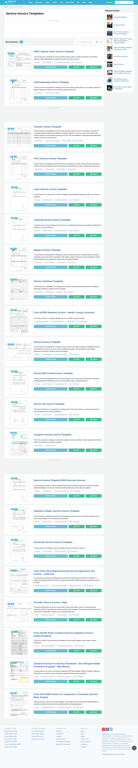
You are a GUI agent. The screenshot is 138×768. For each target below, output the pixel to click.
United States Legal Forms (42, 321)
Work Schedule (39, 292)
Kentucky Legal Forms (57, 321)
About (82, 731)
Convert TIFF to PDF (11, 741)
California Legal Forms (75, 585)
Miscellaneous (38, 93)
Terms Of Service (86, 741)
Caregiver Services (50, 445)
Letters (54, 2)
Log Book (59, 292)
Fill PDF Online (50, 67)
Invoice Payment (66, 141)
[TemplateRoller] (10, 2)
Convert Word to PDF (11, 731)
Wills (84, 2)
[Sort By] (101, 42)
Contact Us (84, 744)
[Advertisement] (54, 27)
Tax (78, 2)
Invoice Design (61, 169)
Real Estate (70, 2)
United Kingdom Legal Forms (65, 646)
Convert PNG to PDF (11, 736)
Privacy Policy (85, 739)
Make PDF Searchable (63, 744)
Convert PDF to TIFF (38, 739)
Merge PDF (59, 734)
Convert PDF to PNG (38, 734)
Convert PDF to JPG (38, 731)
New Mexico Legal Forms (64, 676)
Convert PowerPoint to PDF (13, 744)
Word (95, 67)
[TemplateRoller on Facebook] (107, 729)
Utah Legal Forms (62, 615)
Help (82, 734)
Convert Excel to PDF (11, 734)
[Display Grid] (97, 42)
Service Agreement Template (62, 62)
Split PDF (59, 731)
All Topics (83, 747)
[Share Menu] (134, 748)
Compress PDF (61, 739)
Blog (90, 2)
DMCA (83, 736)
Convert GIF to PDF (10, 739)
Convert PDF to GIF (38, 736)
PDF (77, 67)
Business (38, 2)
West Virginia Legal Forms (64, 707)
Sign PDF (59, 736)
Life (61, 2)
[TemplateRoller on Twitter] (110, 729)
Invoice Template (47, 62)
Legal (47, 2)
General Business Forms (61, 200)
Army (30, 2)
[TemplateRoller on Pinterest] (103, 729)
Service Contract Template (48, 646)
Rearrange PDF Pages (63, 741)
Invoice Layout (71, 169)
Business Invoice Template (52, 93)
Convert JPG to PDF (11, 747)
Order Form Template (60, 551)
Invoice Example (50, 169)
